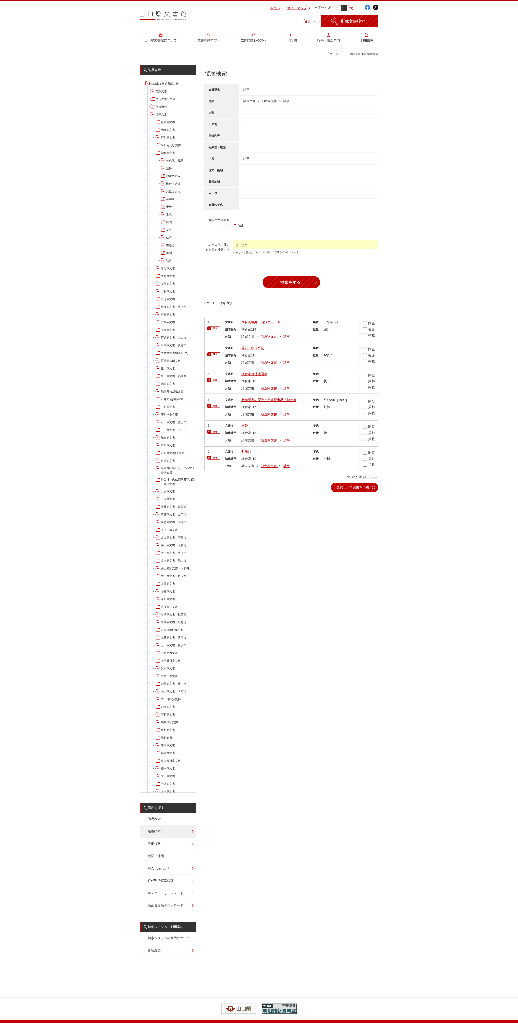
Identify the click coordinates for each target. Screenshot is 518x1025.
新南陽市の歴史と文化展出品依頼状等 (268, 400)
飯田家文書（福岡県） (175, 376)
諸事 (169, 260)
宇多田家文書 (169, 676)
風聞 (169, 253)
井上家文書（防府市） (175, 553)
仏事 (169, 237)
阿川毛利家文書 (171, 145)
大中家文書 (168, 791)
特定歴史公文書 (165, 99)
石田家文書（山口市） (175, 430)
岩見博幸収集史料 (172, 629)
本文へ (275, 8)
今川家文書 (168, 599)
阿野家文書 (168, 276)
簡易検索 (154, 819)
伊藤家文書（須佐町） (175, 506)
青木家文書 (168, 122)
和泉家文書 (168, 437)
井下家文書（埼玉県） (175, 576)
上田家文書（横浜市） (175, 645)
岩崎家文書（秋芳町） (175, 614)
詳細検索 (154, 843)
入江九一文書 (169, 606)
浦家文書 (166, 737)
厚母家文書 (168, 268)
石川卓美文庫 (169, 414)
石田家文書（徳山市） (175, 422)
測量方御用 (173, 191)
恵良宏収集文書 (171, 760)
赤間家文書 (168, 129)
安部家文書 (168, 283)
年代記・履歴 (174, 160)
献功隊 (170, 199)
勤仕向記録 (173, 183)
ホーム (312, 21)
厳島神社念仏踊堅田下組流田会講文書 (178, 482)
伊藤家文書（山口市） (175, 514)
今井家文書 (168, 591)
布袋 (244, 425)
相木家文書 (168, 768)
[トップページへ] (163, 17)
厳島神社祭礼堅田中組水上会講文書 (178, 470)
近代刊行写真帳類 (161, 880)
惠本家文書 (168, 753)
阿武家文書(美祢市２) (174, 353)
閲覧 (371, 323)
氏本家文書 (168, 668)
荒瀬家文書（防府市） (175, 306)
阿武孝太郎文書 (171, 360)
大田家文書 (168, 776)
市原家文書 (168, 460)
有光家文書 (168, 330)
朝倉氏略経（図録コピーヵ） (262, 322)
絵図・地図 (156, 856)
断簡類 (246, 451)
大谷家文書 (168, 783)
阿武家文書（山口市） (175, 337)
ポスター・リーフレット (165, 893)
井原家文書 (168, 583)
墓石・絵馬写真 (252, 348)
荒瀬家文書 (168, 299)
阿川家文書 (168, 137)
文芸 (169, 229)
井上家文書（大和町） (175, 545)
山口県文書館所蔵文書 (164, 83)
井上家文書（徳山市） (175, 560)
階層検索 (154, 831)
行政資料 (161, 106)
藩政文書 (161, 91)
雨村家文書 (168, 291)
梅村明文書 (168, 730)
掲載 (371, 335)
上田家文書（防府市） (175, 637)
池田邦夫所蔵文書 (172, 391)
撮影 (371, 329)
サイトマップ (297, 8)
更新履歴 (154, 950)
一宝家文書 (168, 499)
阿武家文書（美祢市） (175, 345)
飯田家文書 (168, 368)
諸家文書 (161, 114)
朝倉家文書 (168, 153)
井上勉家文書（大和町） (176, 568)
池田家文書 (168, 383)
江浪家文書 (168, 745)
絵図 (169, 222)
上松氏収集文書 (171, 660)
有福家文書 (168, 314)
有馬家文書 (168, 322)
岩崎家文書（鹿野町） (175, 622)
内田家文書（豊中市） (175, 683)
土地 (169, 206)
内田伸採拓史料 (171, 699)
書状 (169, 214)
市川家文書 (168, 445)
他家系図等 (173, 176)
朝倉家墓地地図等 (254, 374)
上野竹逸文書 (169, 653)
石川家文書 (168, 407)
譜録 (169, 168)
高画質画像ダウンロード (165, 905)
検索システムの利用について (169, 938)
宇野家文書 (168, 714)
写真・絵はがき (159, 868)
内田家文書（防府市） (175, 691)
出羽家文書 (168, 491)
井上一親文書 (169, 529)
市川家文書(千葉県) (173, 453)
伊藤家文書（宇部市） (175, 522)
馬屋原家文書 (169, 722)
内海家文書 (168, 706)
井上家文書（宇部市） (175, 537)
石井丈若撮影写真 (172, 399)
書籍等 (170, 245)
